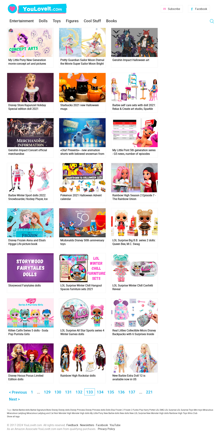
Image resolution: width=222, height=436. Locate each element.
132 (79, 391)
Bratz (48, 409)
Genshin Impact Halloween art (130, 60)
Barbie (15, 409)
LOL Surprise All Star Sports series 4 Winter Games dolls (82, 332)
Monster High (65, 413)
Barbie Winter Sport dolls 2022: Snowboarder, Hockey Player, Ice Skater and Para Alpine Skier (28, 197)
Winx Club (192, 413)
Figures (72, 20)
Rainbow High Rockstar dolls (78, 375)
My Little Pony (96, 413)
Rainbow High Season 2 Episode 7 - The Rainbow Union (134, 197)
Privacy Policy (106, 429)
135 (110, 391)
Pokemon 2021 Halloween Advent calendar (81, 197)
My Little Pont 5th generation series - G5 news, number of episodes (134, 152)
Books (111, 20)
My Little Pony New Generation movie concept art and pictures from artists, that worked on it (27, 61)
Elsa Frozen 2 (117, 409)
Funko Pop (138, 409)
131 (68, 391)
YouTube (115, 425)
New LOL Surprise (138, 413)
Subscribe (174, 9)
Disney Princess (77, 409)
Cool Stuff (92, 20)
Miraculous (208, 409)
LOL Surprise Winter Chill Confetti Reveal (132, 287)
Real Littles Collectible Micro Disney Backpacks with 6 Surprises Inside (134, 332)
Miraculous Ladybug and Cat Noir (42, 413)
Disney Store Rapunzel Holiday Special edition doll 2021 (27, 107)
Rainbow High (175, 413)
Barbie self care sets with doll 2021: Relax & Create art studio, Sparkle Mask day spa (134, 107)
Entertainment (22, 20)
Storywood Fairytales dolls (24, 285)
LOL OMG (160, 409)
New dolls (124, 413)
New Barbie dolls (111, 413)
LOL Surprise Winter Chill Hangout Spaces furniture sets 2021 (81, 287)
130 (57, 391)
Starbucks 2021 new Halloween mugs (79, 107)
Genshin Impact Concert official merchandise (27, 152)
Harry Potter (149, 409)
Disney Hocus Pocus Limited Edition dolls (25, 377)
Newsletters (87, 425)
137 (132, 391)
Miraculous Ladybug (16, 413)
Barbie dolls (24, 409)
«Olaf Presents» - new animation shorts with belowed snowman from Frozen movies (82, 152)
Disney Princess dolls (95, 409)
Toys (57, 20)
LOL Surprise (170, 409)
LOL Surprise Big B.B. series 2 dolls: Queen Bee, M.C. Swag (134, 242)
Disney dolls (64, 409)
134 (100, 391)
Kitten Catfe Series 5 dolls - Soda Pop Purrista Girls (28, 332)
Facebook (201, 9)
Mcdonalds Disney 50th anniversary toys (82, 242)
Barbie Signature (38, 409)
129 (47, 391)
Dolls (43, 20)
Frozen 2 (128, 409)
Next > (14, 399)
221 (149, 391)
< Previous (18, 392)
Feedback (72, 425)
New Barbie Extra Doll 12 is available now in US (128, 377)
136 (121, 391)
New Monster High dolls (157, 413)
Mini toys (198, 409)
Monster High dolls (80, 413)
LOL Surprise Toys (185, 409)
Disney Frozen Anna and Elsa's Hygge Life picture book (27, 242)
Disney (55, 409)
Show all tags (13, 416)
